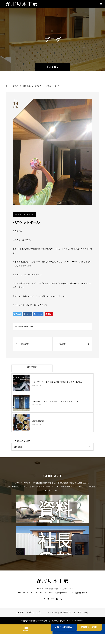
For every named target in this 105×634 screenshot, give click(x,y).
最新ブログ (32, 367)
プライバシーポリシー (47, 612)
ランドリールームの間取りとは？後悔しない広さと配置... (57, 382)
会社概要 (20, 612)
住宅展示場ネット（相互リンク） (74, 612)
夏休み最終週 (38, 421)
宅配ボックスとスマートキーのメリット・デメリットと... (57, 401)
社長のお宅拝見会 (63, 627)
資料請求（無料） (89, 627)
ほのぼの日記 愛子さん (24, 214)
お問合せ (31, 612)
